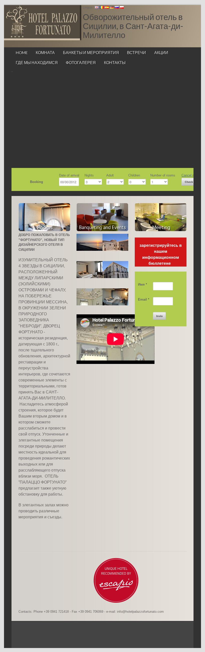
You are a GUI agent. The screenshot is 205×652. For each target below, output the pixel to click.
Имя (142, 284)
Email (143, 299)
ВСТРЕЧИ (136, 52)
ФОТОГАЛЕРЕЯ (81, 62)
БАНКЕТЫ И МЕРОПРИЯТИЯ (91, 52)
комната (45, 52)
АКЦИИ (161, 52)
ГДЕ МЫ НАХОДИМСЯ (37, 62)
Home (22, 52)
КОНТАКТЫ (115, 62)
